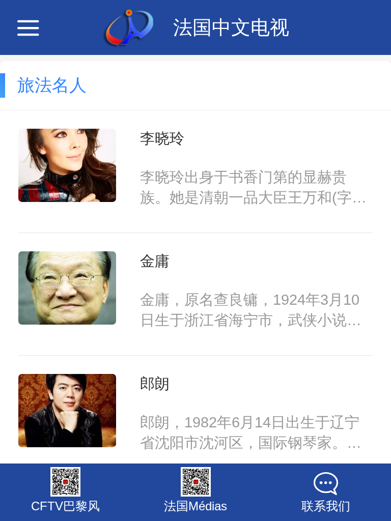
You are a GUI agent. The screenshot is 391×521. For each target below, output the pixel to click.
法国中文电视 (231, 27)
